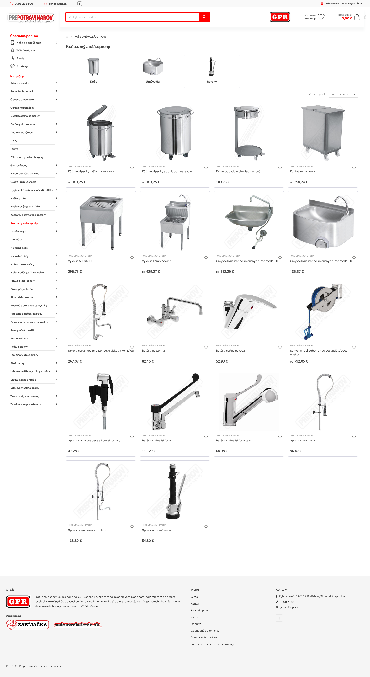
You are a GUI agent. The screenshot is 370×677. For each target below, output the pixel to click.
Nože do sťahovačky (22, 264)
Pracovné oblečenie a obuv (26, 313)
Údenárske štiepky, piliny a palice (30, 371)
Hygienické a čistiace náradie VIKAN (32, 190)
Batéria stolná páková (230, 350)
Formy (14, 149)
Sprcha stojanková (302, 440)
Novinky (22, 66)
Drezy (13, 140)
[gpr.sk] (18, 601)
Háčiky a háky (18, 198)
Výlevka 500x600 (80, 261)
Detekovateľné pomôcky (24, 116)
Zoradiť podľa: (318, 94)
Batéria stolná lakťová (156, 440)
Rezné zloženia (19, 338)
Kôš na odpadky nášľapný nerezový (91, 171)
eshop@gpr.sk (57, 3)
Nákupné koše (19, 247)
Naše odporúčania (28, 43)
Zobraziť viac (89, 606)
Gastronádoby (18, 165)
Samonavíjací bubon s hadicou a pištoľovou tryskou (319, 352)
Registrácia (355, 3)
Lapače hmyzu (18, 231)
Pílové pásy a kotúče (22, 289)
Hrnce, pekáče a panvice (24, 173)
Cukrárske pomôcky (22, 107)
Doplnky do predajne (22, 124)
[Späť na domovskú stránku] (67, 36)
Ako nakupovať (200, 610)
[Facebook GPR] (79, 3)
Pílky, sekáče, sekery (22, 280)
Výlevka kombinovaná (156, 261)
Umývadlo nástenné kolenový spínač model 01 (247, 261)
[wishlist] (324, 17)
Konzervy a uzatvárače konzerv (28, 214)
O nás (194, 597)
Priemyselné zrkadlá (22, 330)
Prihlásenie (332, 3)
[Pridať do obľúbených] (132, 168)
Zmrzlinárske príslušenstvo (26, 404)
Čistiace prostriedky (22, 99)
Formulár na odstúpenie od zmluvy (212, 644)
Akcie (20, 58)
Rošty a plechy (19, 346)
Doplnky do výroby (21, 132)
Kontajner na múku (302, 171)
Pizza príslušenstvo (21, 297)
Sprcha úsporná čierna (157, 530)
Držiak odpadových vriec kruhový (238, 171)
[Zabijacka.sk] (27, 624)
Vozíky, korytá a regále (23, 379)
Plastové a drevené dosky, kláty (28, 305)
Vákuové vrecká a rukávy (24, 388)
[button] (357, 18)
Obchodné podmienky (205, 630)
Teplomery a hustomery (24, 355)
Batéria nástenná (153, 350)
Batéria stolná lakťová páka (234, 440)
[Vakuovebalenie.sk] (77, 625)
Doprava (196, 624)
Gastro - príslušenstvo (23, 182)
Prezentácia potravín (22, 91)
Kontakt (195, 603)
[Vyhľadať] (204, 17)
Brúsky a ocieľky (19, 83)
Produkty (310, 18)
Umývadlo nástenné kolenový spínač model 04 (321, 261)
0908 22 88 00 (24, 3)
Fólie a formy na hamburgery (27, 157)
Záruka (195, 617)
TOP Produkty (25, 50)
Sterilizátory (17, 363)
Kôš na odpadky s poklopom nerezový (167, 171)
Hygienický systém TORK (25, 206)
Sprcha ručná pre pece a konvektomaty (94, 440)
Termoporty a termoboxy (24, 396)
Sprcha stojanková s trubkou (87, 530)
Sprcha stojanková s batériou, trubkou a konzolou (101, 350)
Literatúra (16, 239)
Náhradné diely (19, 256)
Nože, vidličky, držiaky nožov (27, 272)
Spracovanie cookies (204, 637)
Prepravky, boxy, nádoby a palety (29, 322)
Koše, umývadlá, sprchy (24, 223)
